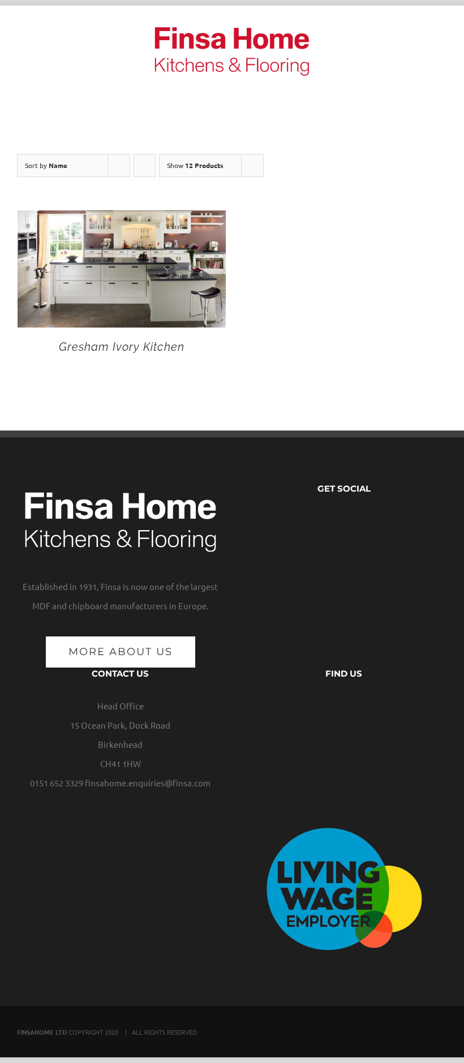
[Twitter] (335, 520)
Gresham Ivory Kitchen (121, 347)
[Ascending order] (145, 165)
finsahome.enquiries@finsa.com (147, 782)
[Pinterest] (369, 520)
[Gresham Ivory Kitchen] (122, 219)
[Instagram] (352, 520)
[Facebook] (318, 520)
